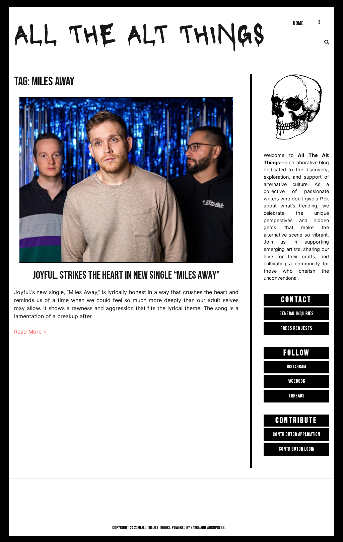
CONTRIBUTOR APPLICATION (296, 434)
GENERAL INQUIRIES (296, 313)
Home (298, 23)
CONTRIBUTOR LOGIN (296, 449)
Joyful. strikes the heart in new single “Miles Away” (126, 275)
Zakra (195, 527)
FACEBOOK (296, 381)
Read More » (30, 331)
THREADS (296, 396)
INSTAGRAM (296, 367)
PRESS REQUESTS (296, 328)
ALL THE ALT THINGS (139, 32)
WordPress (216, 527)
